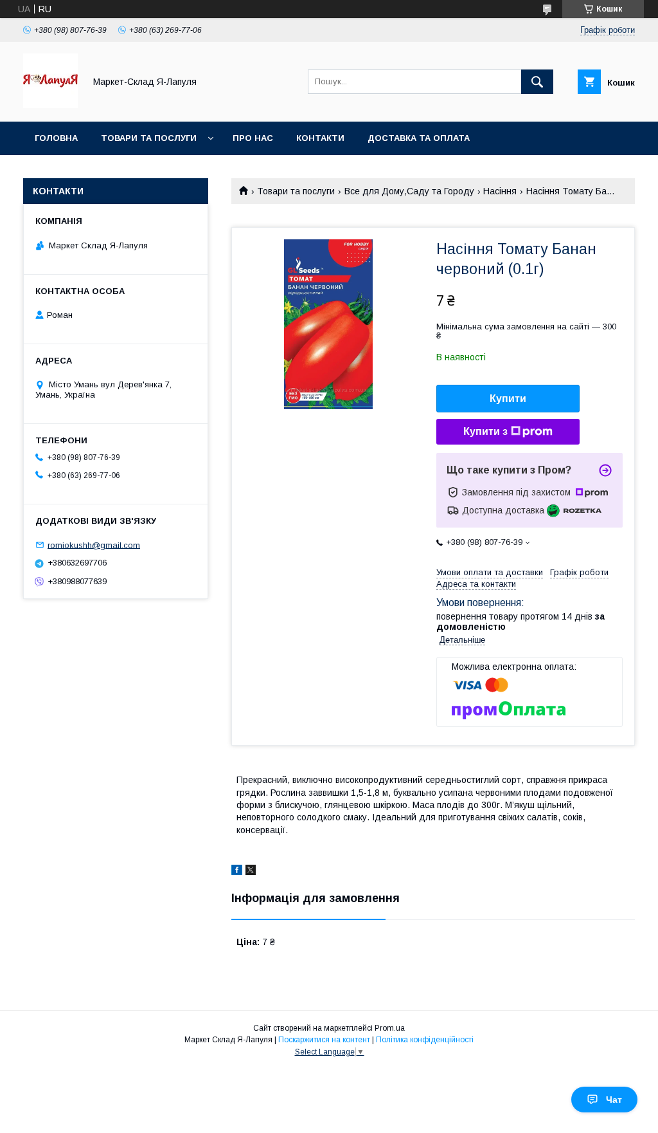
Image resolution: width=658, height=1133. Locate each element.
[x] (250, 872)
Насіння (500, 191)
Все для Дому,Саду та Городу (409, 191)
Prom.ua (390, 1028)
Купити (508, 398)
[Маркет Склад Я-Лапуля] (50, 105)
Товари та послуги (149, 138)
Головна (56, 138)
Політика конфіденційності (425, 1039)
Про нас (253, 138)
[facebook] (236, 872)
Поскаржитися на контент (324, 1039)
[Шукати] (537, 81)
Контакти (320, 138)
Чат (614, 1099)
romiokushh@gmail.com (94, 544)
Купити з (485, 431)
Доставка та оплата (419, 138)
